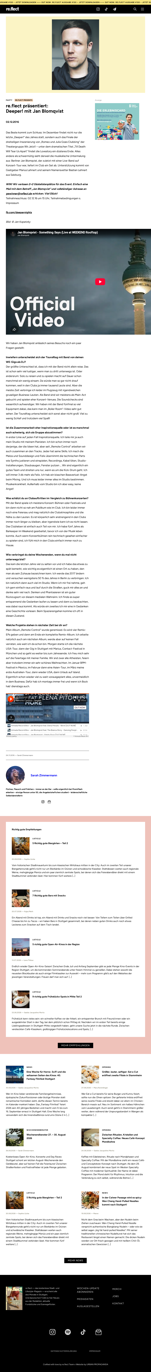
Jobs (115, 1296)
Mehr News (75, 1260)
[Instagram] (98, 9)
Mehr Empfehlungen (75, 1045)
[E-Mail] (49, 801)
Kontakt (118, 1303)
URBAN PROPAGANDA (97, 1364)
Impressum (94, 1351)
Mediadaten (85, 1299)
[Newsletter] (114, 9)
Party (9, 100)
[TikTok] (106, 9)
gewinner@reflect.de (19, 193)
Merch (117, 1289)
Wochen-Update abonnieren (88, 1290)
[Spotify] (68, 1332)
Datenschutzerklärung (64, 1351)
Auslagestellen (88, 1306)
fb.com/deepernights (19, 212)
